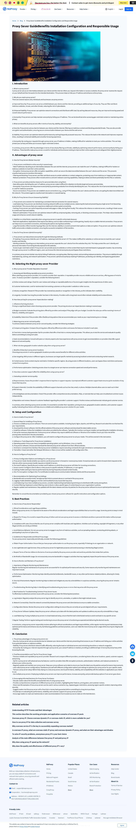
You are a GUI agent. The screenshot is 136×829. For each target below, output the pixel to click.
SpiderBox (74, 814)
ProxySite (49, 794)
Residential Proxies (52, 781)
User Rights (115, 794)
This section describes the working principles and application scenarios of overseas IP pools (48, 714)
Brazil (70, 777)
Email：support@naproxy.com (21, 788)
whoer (65, 814)
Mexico (70, 786)
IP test (21, 814)
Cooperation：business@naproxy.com (24, 792)
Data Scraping (94, 769)
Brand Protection (95, 786)
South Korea (72, 781)
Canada (70, 773)
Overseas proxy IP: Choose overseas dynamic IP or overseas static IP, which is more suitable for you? (51, 718)
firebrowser (46, 814)
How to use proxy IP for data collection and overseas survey (35, 722)
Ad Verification (94, 773)
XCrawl (28, 814)
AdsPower (12, 814)
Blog (21, 21)
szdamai (97, 818)
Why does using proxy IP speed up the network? (30, 742)
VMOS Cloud (85, 814)
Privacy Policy (24, 827)
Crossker (52, 818)
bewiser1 (61, 818)
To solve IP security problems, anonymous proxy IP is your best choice (39, 734)
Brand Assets (115, 777)
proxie (29, 356)
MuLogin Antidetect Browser (112, 818)
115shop (89, 818)
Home (14, 21)
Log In (121, 9)
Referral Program (52, 777)
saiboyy (36, 814)
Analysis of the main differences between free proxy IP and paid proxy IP (40, 738)
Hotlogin (95, 814)
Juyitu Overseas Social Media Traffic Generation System (27, 818)
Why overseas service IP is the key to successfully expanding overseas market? (42, 726)
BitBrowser (56, 814)
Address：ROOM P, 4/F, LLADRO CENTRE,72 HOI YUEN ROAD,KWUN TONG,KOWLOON (25, 797)
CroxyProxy (50, 790)
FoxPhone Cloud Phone (75, 818)
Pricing (48, 773)
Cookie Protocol (35, 827)
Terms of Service (116, 785)
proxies (74, 361)
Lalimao (103, 814)
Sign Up (128, 9)
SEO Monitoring (95, 777)
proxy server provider (45, 273)
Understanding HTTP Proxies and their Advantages (32, 710)
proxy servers (58, 99)
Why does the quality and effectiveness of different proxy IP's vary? (38, 746)
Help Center (115, 769)
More (69, 790)
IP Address (49, 786)
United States (72, 769)
